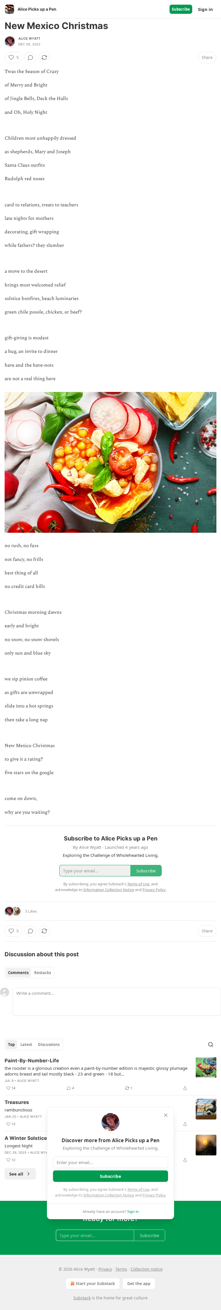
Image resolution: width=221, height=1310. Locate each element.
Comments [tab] (18, 972)
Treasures (17, 1102)
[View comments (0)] (30, 57)
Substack (82, 1298)
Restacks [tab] (42, 972)
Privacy (105, 1269)
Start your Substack (95, 1283)
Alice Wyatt (29, 38)
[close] (165, 1115)
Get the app (138, 1283)
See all (16, 1174)
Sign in (205, 9)
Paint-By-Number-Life (32, 1060)
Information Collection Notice (108, 1195)
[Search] (210, 1044)
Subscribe (181, 9)
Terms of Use (138, 1189)
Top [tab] (11, 1044)
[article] (110, 1074)
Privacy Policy (153, 1195)
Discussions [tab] (49, 1044)
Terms (121, 1269)
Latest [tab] (26, 1044)
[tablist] (29, 972)
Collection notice (147, 1269)
